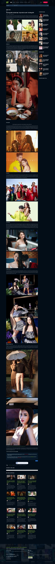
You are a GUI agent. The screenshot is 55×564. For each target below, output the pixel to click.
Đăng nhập (45, 2)
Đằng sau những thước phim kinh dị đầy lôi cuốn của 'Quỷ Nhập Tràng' (21, 498)
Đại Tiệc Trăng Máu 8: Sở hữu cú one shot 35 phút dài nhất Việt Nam (46, 69)
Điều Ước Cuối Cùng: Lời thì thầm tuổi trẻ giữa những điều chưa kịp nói (21, 481)
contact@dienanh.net (30, 553)
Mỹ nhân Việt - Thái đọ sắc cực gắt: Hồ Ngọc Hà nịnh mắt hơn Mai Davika (21, 515)
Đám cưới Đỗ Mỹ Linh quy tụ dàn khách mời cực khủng (46, 34)
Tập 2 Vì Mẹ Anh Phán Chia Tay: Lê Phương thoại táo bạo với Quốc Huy (46, 74)
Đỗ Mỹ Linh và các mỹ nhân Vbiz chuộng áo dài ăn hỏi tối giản (46, 43)
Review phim (17, 2)
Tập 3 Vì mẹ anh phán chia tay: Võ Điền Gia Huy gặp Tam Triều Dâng (46, 60)
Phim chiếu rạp (21, 2)
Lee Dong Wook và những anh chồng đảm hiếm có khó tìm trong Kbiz (31, 499)
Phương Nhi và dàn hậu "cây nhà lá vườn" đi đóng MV (11, 531)
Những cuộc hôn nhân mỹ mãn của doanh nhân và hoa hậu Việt (45, 38)
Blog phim (25, 2)
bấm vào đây (26, 454)
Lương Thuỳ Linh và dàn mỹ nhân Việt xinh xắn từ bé (45, 29)
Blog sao (29, 2)
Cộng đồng (13, 2)
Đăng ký (41, 2)
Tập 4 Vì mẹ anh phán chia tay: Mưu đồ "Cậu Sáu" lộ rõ (46, 56)
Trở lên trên (39, 563)
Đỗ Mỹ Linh (10, 465)
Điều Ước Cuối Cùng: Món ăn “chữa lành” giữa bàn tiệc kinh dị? (32, 481)
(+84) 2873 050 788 (8, 559)
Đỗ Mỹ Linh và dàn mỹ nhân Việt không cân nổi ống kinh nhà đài (46, 15)
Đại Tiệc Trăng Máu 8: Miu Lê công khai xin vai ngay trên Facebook (46, 65)
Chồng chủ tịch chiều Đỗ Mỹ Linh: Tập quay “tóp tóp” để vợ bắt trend (46, 20)
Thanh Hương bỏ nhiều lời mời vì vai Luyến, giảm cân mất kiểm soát (21, 531)
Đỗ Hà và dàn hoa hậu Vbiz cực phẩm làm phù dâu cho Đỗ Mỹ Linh (46, 47)
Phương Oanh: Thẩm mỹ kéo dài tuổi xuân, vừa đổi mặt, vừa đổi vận (32, 515)
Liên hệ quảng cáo (23, 547)
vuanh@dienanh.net (8, 558)
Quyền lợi (8, 547)
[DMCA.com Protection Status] (30, 557)
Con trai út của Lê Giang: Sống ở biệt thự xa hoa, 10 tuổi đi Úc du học (11, 515)
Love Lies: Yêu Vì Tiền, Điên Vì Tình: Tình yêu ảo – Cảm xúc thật (11, 498)
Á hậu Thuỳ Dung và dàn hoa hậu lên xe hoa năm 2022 (45, 25)
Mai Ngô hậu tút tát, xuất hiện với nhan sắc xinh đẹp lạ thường (31, 531)
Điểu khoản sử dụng (15, 547)
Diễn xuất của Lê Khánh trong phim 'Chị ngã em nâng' (11, 481)
